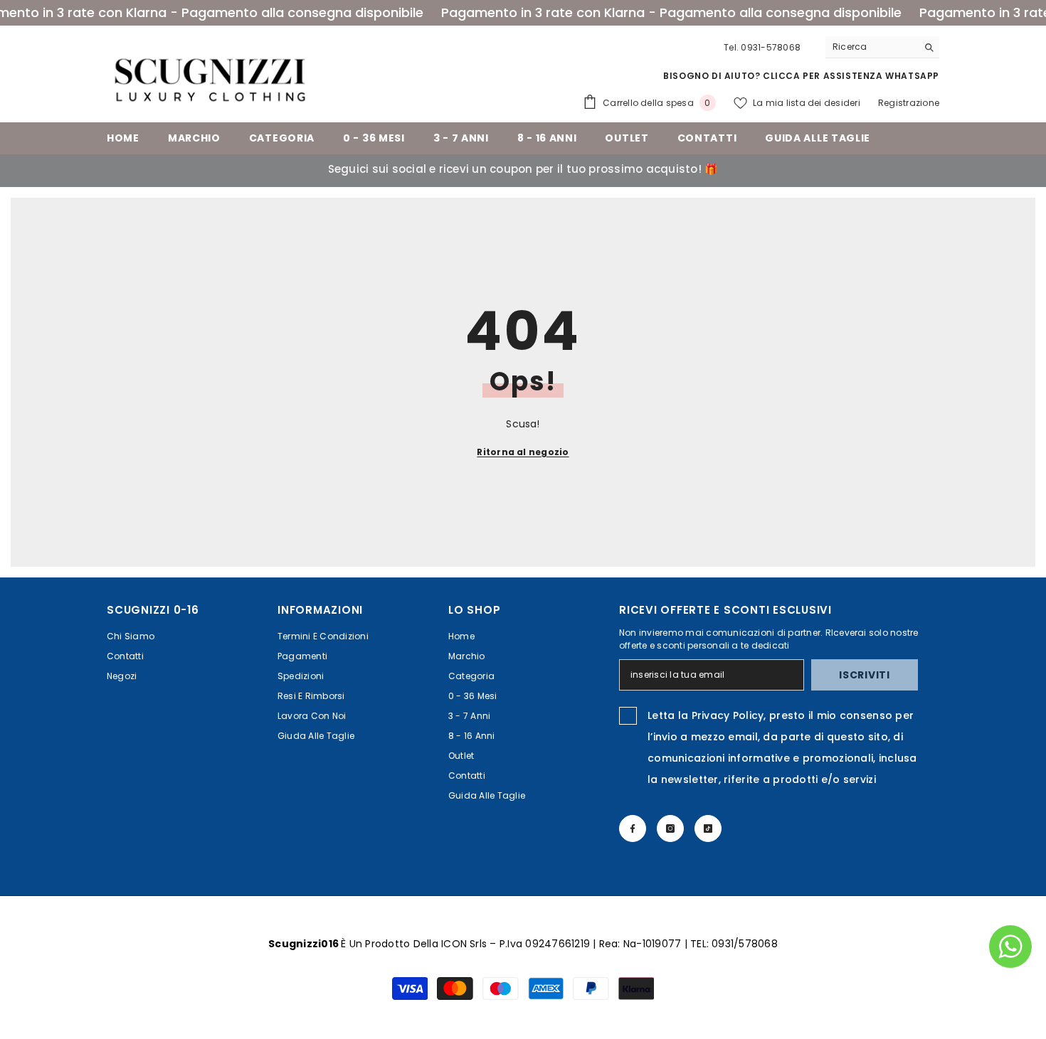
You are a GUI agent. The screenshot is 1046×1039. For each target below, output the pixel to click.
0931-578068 (771, 47)
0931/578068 (745, 944)
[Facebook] (632, 828)
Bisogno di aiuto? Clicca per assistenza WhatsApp (801, 76)
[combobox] (871, 47)
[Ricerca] (882, 47)
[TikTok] (708, 828)
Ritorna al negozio (523, 452)
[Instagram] (670, 828)
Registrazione (908, 103)
